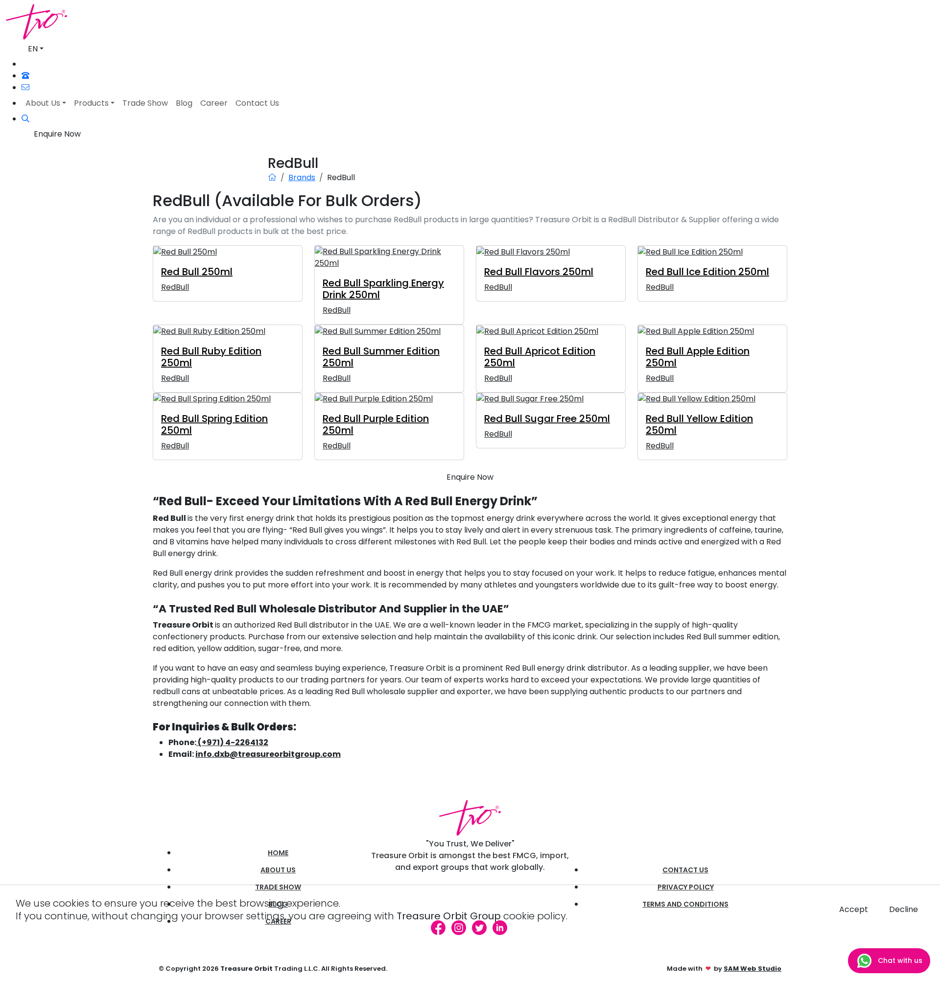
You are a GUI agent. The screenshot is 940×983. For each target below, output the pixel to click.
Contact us (685, 870)
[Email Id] (25, 87)
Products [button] (91, 103)
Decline (903, 909)
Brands (301, 177)
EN (33, 48)
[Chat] (26, 64)
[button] (25, 118)
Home (278, 853)
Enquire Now (57, 134)
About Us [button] (42, 103)
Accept (853, 909)
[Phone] (25, 75)
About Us (278, 870)
